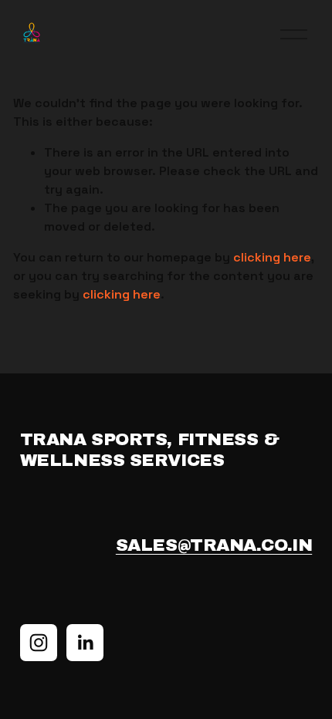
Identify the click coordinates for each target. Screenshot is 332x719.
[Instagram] (38, 642)
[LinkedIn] (84, 642)
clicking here (272, 257)
